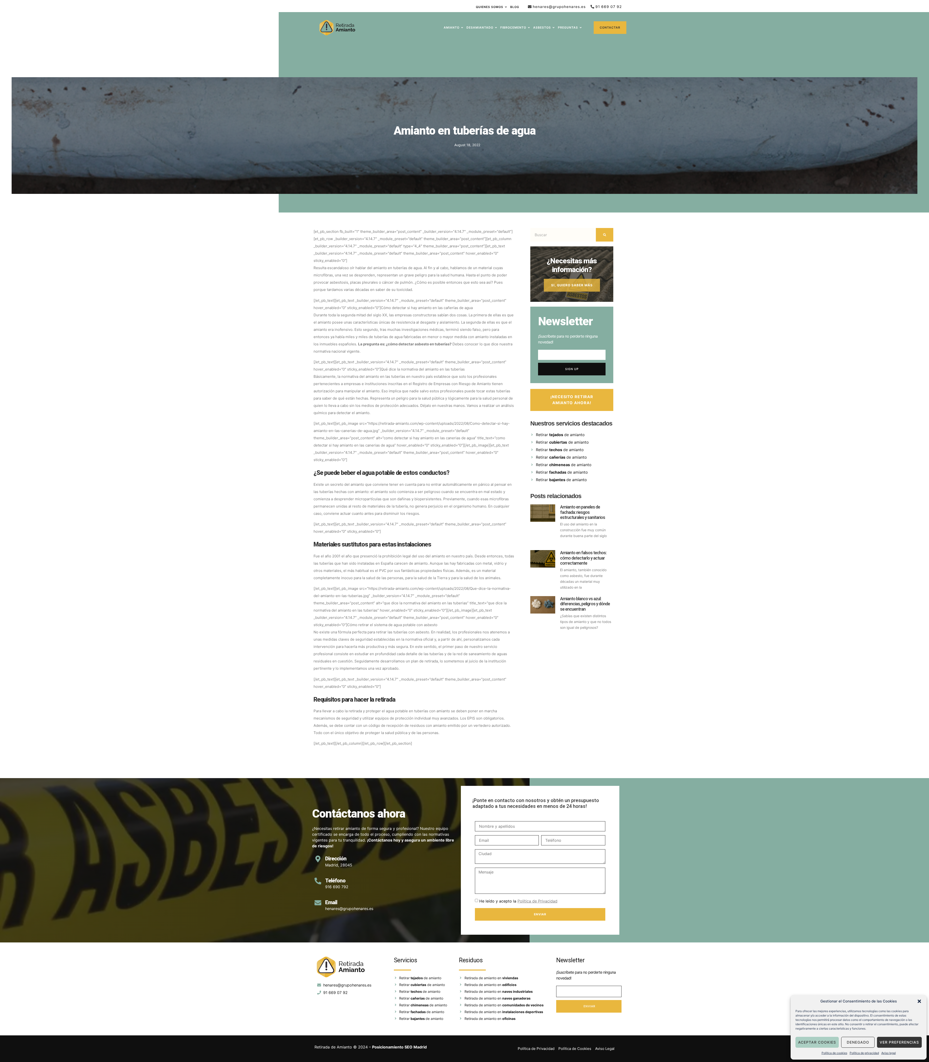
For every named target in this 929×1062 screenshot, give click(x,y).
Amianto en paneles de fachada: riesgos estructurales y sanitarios (582, 512)
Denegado (858, 1042)
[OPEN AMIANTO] (462, 27)
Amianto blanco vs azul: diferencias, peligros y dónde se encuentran (585, 604)
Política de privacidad (864, 1053)
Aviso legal (888, 1053)
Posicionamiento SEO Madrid (399, 1047)
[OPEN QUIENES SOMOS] (505, 7)
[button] (919, 1001)
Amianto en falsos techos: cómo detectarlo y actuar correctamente (583, 558)
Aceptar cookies (817, 1042)
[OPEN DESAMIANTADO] (495, 27)
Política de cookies (834, 1053)
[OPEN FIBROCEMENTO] (528, 27)
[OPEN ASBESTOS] (553, 27)
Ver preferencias (899, 1042)
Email (331, 902)
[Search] (604, 235)
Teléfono (335, 881)
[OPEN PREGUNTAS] (580, 27)
